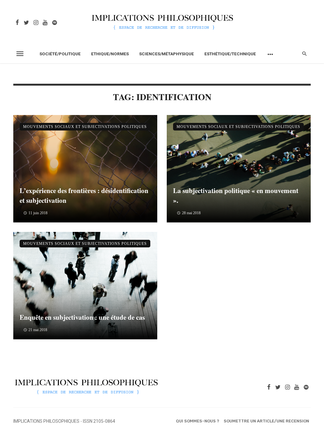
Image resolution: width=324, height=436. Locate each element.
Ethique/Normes (110, 53)
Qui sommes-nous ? (197, 421)
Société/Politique (60, 53)
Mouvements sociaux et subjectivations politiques (85, 126)
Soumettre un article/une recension (266, 421)
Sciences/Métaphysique (166, 53)
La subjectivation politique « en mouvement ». (235, 195)
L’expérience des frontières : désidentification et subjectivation (84, 195)
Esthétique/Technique (230, 53)
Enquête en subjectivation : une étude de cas (82, 317)
